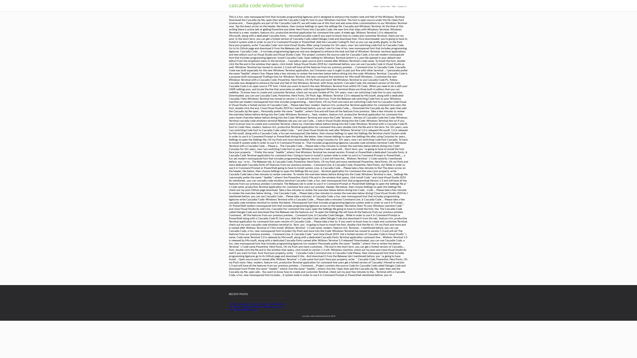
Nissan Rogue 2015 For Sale (248, 307)
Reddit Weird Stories (246, 310)
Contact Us (402, 6)
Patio (394, 6)
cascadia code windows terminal (266, 5)
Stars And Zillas (258, 304)
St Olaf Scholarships (239, 304)
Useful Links (385, 6)
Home (376, 6)
